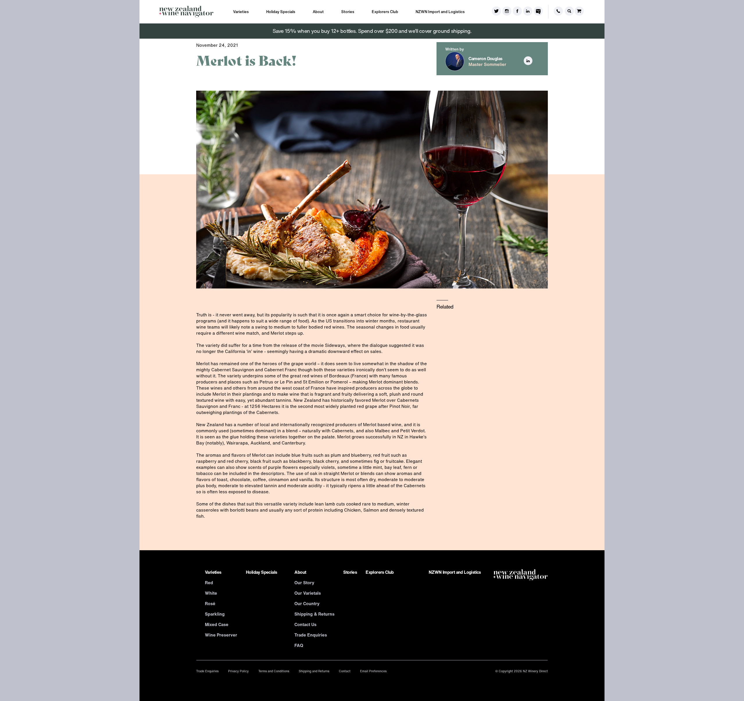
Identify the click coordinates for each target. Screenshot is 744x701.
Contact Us (305, 624)
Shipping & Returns (314, 614)
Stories (347, 12)
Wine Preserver (221, 635)
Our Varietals (307, 593)
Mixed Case (216, 624)
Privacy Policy (238, 671)
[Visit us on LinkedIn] (527, 11)
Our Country (306, 603)
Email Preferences (373, 671)
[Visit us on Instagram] (507, 11)
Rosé (210, 603)
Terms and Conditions (273, 671)
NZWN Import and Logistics (440, 12)
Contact (344, 671)
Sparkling (215, 614)
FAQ (298, 645)
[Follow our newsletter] (538, 11)
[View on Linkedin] (528, 63)
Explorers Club (385, 12)
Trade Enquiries (310, 635)
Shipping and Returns (314, 671)
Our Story (304, 582)
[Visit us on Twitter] (496, 11)
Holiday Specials (280, 12)
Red (209, 582)
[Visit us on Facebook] (517, 11)
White (211, 593)
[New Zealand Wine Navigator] (186, 11)
